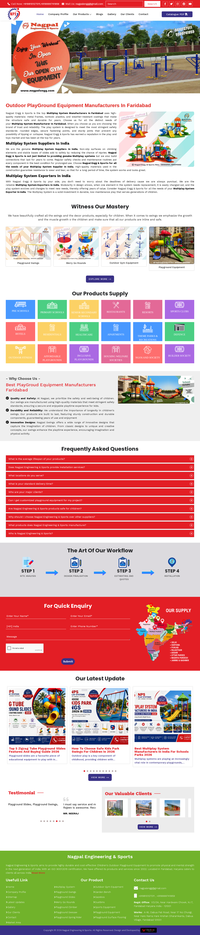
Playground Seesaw (66, 912)
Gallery (112, 14)
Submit (68, 661)
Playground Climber (66, 907)
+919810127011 (31, 3)
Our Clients (127, 14)
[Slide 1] (91, 89)
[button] (84, 771)
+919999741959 (50, 3)
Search (152, 3)
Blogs (99, 14)
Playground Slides (65, 897)
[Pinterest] (184, 4)
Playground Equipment (172, 267)
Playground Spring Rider (69, 917)
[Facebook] (165, 4)
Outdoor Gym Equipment (124, 263)
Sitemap (12, 897)
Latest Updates (16, 902)
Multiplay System (65, 887)
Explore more (98, 279)
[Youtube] (190, 4)
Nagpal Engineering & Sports (100, 856)
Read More (38, 872)
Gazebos (100, 897)
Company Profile (58, 14)
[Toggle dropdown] (90, 14)
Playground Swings (28, 263)
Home (40, 14)
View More (98, 777)
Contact (143, 14)
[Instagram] (177, 4)
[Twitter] (171, 4)
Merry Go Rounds (76, 263)
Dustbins (100, 902)
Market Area (14, 922)
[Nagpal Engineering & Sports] (14, 14)
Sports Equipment (105, 907)
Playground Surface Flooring (110, 917)
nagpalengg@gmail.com (89, 3)
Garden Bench (103, 892)
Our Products (81, 14)
